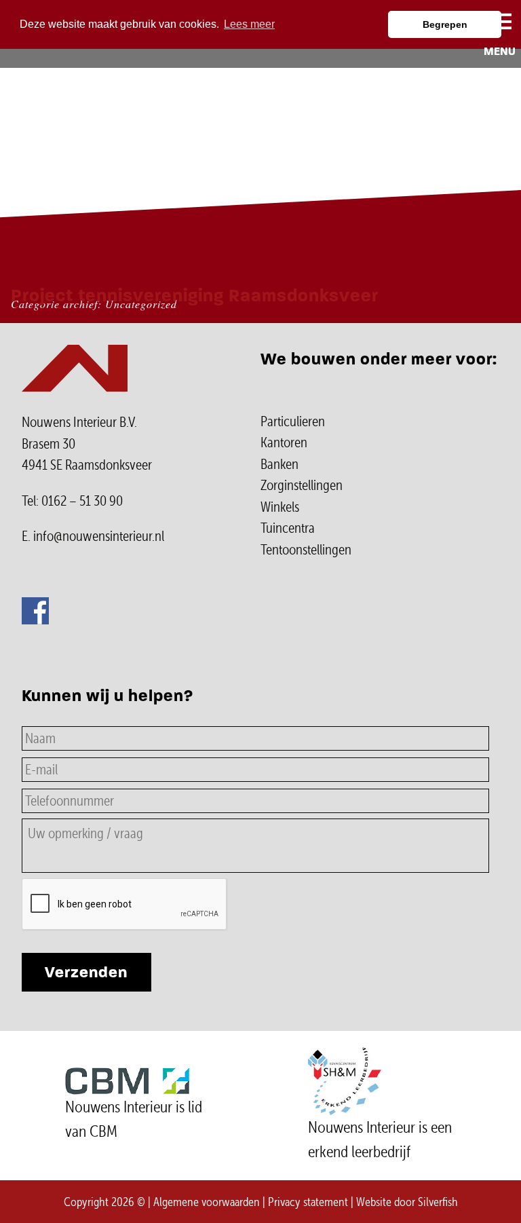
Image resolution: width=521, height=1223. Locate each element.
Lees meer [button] (249, 24)
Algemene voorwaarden (206, 1201)
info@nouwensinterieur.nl (98, 536)
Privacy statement (308, 1201)
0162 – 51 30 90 (82, 501)
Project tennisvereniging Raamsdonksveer (195, 295)
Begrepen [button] (445, 24)
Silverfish (438, 1201)
